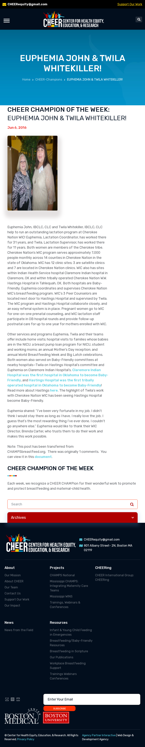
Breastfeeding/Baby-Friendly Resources (71, 643)
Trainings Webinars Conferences (63, 676)
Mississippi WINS (61, 596)
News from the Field (19, 630)
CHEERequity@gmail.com (27, 4)
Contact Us (13, 593)
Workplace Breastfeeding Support (68, 666)
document (43, 457)
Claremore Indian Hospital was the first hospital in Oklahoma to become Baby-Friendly (57, 375)
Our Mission (13, 575)
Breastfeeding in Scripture (69, 651)
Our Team (11, 587)
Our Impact (12, 605)
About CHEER (14, 581)
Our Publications (61, 657)
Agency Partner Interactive (99, 735)
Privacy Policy (25, 739)
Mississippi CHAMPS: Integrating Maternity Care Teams (69, 585)
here (54, 390)
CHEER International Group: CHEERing (114, 577)
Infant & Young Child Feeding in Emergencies (71, 632)
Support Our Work (129, 4)
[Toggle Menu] (7, 20)
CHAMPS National (62, 575)
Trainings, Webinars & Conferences (65, 605)
